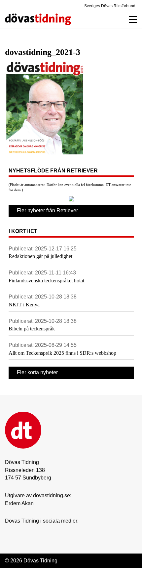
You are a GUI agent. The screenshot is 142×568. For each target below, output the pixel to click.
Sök (100, 19)
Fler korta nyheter (37, 372)
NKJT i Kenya (24, 304)
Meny (131, 19)
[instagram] (8, 531)
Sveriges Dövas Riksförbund (109, 6)
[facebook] (21, 531)
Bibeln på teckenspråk (32, 328)
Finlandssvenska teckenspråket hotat (46, 280)
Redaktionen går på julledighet (40, 256)
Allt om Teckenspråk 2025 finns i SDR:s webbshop (62, 353)
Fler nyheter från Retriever (47, 210)
